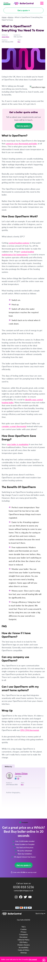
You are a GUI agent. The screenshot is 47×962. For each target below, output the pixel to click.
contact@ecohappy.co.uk (23, 890)
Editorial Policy (23, 939)
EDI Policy (23, 942)
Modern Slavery (23, 945)
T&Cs (23, 926)
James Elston (5, 37)
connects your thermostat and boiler (21, 143)
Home (4, 17)
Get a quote (22, 10)
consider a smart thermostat (14, 426)
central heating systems (19, 242)
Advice (10, 17)
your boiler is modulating (17, 444)
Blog (19, 42)
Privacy (23, 932)
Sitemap (23, 952)
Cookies (23, 929)
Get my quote (23, 125)
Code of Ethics (23, 950)
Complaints (23, 934)
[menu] (39, 3)
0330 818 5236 (23, 887)
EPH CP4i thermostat (29, 730)
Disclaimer (23, 937)
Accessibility (23, 947)
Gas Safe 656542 (23, 920)
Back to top (40, 913)
